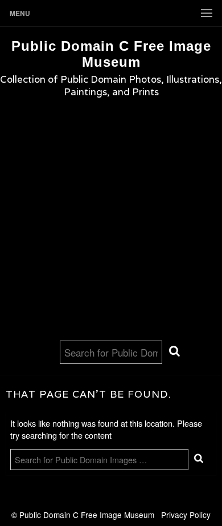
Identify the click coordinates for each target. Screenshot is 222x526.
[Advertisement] (111, 223)
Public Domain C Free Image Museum (111, 54)
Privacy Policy (186, 514)
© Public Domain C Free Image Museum (86, 514)
